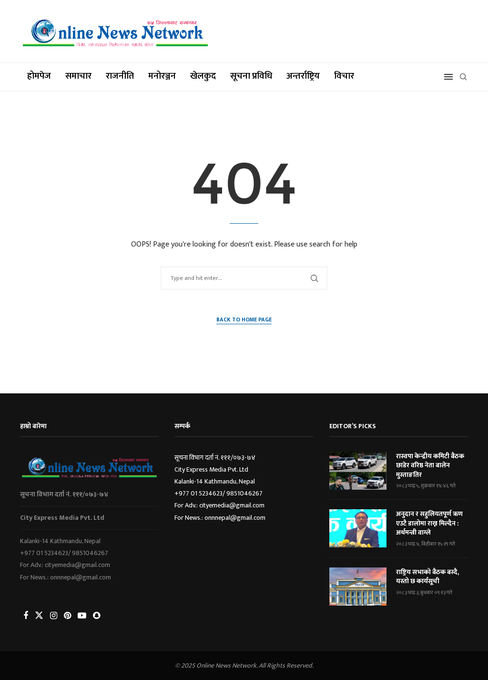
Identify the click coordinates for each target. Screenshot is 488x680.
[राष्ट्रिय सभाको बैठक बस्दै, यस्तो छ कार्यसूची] (357, 586)
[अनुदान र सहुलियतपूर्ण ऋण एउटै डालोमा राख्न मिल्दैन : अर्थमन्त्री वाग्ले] (357, 528)
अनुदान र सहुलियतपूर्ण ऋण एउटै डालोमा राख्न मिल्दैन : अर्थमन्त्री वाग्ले (429, 523)
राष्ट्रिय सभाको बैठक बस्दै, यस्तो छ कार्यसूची (427, 576)
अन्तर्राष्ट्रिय (303, 76)
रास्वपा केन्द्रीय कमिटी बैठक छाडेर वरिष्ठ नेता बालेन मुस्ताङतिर (430, 466)
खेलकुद (203, 76)
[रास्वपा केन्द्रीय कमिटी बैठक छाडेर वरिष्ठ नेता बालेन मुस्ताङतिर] (357, 471)
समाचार (78, 76)
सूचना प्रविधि (251, 76)
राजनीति (120, 76)
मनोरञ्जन (162, 76)
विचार (344, 76)
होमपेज (39, 76)
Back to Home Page (244, 319)
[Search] (463, 77)
